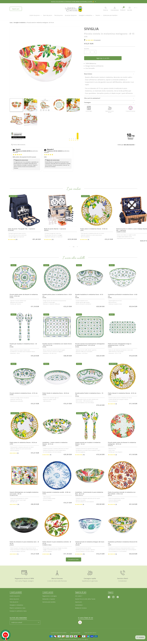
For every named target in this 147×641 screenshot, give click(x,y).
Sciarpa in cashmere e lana (18, 611)
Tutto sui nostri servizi (90, 632)
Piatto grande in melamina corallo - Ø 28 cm (56, 492)
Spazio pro (15, 9)
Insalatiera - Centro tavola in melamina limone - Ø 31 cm (54, 443)
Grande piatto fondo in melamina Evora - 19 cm (89, 393)
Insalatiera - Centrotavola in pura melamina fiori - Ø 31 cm (89, 493)
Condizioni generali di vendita (58, 632)
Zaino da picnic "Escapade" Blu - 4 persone (21, 228)
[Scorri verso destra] (77, 247)
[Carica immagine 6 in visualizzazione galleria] (16, 119)
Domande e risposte (48, 599)
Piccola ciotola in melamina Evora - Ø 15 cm (24, 393)
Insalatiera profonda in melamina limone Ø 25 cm (122, 542)
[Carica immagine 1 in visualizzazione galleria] (16, 105)
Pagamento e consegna (49, 596)
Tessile (98, 15)
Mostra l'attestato (18, 137)
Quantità (86, 48)
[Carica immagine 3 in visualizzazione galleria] (44, 105)
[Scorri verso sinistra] (70, 247)
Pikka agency (85, 639)
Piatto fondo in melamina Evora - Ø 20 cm (55, 393)
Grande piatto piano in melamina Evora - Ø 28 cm (57, 295)
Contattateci (79, 605)
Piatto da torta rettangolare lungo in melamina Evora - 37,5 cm (119, 344)
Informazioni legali (75, 632)
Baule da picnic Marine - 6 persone (55, 228)
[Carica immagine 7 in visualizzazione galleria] (30, 119)
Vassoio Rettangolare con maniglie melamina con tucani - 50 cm (24, 493)
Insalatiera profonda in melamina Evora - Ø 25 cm (122, 295)
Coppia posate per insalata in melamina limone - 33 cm (87, 443)
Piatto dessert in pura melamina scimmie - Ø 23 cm (56, 542)
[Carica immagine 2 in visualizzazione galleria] (30, 105)
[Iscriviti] (38, 622)
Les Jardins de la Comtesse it (70, 639)
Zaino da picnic (14, 599)
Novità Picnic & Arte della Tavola (85, 599)
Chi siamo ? (78, 596)
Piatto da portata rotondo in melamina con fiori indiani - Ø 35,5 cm (122, 493)
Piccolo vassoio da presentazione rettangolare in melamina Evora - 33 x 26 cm (90, 344)
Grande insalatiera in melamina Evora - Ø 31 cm (89, 295)
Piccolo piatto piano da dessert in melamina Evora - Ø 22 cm (24, 295)
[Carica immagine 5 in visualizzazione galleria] (73, 105)
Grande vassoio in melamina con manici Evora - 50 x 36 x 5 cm (57, 344)
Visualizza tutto (73, 559)
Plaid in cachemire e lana (17, 608)
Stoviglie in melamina (85, 15)
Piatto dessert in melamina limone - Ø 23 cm (122, 393)
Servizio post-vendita (48, 602)
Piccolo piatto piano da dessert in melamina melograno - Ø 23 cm (122, 443)
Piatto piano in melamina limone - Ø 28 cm (94, 228)
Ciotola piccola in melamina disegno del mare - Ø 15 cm (89, 542)
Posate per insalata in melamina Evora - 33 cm (23, 344)
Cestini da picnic (35, 15)
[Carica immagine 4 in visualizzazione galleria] (59, 105)
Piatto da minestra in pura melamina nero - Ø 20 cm (24, 542)
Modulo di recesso (81, 608)
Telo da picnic (14, 602)
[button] (35, 16)
